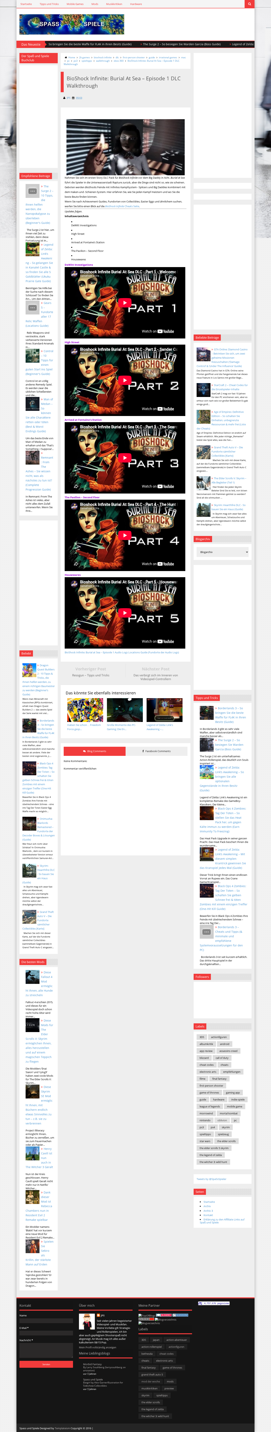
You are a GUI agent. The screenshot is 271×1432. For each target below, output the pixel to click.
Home (71, 57)
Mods (94, 4)
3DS (202, 1037)
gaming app (233, 1092)
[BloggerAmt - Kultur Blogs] (149, 1323)
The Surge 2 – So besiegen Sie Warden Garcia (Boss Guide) (140, 44)
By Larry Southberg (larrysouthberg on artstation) (104, 1369)
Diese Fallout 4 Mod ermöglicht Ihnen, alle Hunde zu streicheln (39, 983)
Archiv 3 (208, 1211)
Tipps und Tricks (49, 4)
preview (169, 1388)
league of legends (210, 1106)
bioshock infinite (103, 57)
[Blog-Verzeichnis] (164, 1315)
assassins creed (228, 1051)
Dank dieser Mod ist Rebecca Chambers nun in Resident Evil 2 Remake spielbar (39, 1206)
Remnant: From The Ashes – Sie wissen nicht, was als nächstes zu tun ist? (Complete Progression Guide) (39, 473)
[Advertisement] (205, 20)
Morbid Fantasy (92, 1364)
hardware (218, 1099)
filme (202, 1078)
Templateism (62, 1428)
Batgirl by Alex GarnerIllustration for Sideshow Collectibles (103, 1384)
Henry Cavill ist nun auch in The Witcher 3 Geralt (39, 1158)
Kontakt (208, 1215)
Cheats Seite (122, 206)
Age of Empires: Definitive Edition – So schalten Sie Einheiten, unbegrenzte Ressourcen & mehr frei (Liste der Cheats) (221, 420)
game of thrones (209, 1092)
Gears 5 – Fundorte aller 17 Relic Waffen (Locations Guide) (39, 314)
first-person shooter (134, 57)
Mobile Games (75, 4)
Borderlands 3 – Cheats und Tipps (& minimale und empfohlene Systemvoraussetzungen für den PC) (221, 938)
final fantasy (219, 1078)
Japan (156, 1340)
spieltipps (87, 60)
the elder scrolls (226, 1141)
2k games (84, 57)
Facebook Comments (158, 751)
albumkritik (206, 1044)
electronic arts (208, 1072)
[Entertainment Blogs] (180, 1315)
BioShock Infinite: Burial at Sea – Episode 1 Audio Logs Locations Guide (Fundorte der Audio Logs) (122, 652)
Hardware (136, 4)
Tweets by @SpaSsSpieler (211, 1179)
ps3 (76, 60)
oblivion (222, 1120)
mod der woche (150, 1381)
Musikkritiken (114, 4)
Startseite (26, 4)
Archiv (207, 1206)
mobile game (234, 1106)
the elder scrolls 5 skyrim (214, 1148)
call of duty (222, 1058)
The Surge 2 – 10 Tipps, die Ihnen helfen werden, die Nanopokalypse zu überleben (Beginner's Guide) (39, 204)
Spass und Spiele (93, 1379)
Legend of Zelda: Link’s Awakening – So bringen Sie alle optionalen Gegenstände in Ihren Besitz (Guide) (222, 779)
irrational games (168, 57)
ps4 (213, 1127)
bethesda (147, 1353)
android (224, 1044)
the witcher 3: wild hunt (213, 1162)
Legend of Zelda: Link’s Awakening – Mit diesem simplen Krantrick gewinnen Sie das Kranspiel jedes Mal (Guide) (223, 859)
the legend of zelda (211, 1155)
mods (170, 1381)
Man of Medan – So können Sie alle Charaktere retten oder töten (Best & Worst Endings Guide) (39, 415)
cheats (224, 1065)
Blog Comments (96, 751)
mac (183, 57)
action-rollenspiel (151, 1347)
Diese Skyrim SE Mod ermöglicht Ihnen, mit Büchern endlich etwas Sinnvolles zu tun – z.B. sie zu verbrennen (39, 1105)
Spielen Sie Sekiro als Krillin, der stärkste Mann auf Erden (40, 1253)
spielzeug (223, 1134)
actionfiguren (219, 1037)
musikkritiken (149, 1388)
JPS (103, 1315)
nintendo (205, 1120)
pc (68, 60)
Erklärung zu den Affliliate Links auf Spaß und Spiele (222, 1221)
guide (152, 57)
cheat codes (207, 1065)
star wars (205, 1141)
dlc (117, 57)
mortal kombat (229, 1113)
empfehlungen (231, 1072)
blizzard (204, 1058)
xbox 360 (119, 60)
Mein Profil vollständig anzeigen (97, 1347)
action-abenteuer (176, 1340)
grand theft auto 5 (152, 1374)
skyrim (226, 1127)
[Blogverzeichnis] (165, 1319)
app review (206, 1051)
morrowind (206, 1113)
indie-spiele (238, 1099)
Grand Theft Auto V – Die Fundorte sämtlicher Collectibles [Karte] (38, 920)
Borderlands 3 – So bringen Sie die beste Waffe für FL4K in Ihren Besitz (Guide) (38, 729)
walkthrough (103, 60)
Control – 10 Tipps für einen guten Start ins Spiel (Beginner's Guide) (39, 362)
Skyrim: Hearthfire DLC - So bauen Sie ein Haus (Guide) (38, 874)
